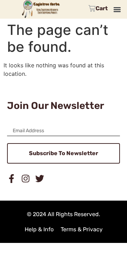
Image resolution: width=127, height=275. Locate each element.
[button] (117, 9)
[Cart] (98, 8)
